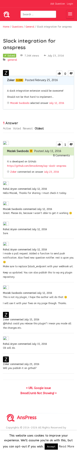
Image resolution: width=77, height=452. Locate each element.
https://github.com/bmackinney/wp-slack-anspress (36, 166)
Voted (17, 128)
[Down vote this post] (71, 74)
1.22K (19, 80)
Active (7, 128)
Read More (66, 446)
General (12, 59)
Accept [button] (51, 446)
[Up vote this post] (59, 74)
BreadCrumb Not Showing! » (39, 393)
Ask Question (57, 3)
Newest (28, 128)
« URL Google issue (38, 388)
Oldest (39, 128)
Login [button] (70, 3)
